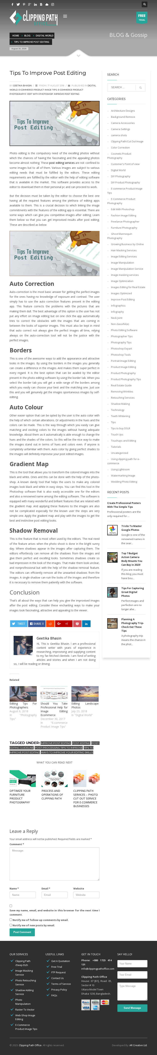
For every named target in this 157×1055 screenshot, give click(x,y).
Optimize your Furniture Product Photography (20, 796)
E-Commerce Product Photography (121, 201)
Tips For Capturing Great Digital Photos (132, 592)
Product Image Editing (123, 367)
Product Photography (123, 373)
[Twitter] (18, 4)
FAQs (54, 995)
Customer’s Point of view (125, 164)
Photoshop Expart (121, 348)
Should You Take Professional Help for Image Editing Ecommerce (54, 709)
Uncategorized (119, 453)
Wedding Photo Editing (124, 481)
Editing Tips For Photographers (23, 705)
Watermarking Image (123, 475)
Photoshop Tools (121, 354)
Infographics (118, 305)
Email (46, 888)
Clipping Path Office (30, 1045)
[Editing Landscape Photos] (85, 694)
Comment (17, 844)
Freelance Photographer (125, 221)
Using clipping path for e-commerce (123, 461)
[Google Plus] (30, 4)
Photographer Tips (122, 336)
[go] (141, 88)
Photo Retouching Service (25, 982)
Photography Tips (121, 342)
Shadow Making (120, 404)
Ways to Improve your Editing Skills (67, 752)
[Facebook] (12, 4)
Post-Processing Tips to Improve (59, 747)
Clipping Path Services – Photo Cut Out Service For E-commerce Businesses (85, 798)
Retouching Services (123, 397)
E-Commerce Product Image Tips (26, 1027)
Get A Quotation (60, 961)
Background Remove (123, 117)
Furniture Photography (124, 227)
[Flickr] (47, 4)
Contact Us (57, 978)
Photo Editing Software (124, 330)
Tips (113, 422)
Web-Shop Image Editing (25, 1017)
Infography (117, 311)
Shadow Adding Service (24, 992)
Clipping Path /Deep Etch (22, 963)
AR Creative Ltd (138, 1045)
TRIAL (142, 17)
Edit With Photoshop (40, 94)
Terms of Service (61, 984)
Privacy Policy (59, 989)
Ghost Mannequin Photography (119, 236)
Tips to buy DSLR (120, 428)
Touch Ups (117, 434)
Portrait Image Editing (123, 361)
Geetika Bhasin (22, 85)
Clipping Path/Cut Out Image (127, 141)
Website (78, 888)
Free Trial (56, 966)
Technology (117, 410)
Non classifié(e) (120, 324)
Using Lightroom (120, 469)
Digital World (118, 170)
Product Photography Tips (126, 379)
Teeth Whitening (120, 416)
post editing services (62, 163)
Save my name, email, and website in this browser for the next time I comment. (55, 912)
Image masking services (125, 275)
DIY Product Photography (125, 182)
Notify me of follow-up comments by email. (41, 920)
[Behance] (41, 4)
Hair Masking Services (124, 250)
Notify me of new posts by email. (34, 925)
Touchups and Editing (123, 440)
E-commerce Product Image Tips (38, 89)
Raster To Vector (24, 1009)
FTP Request (58, 972)
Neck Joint (116, 318)
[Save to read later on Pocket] (77, 623)
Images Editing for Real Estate (128, 287)
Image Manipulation (122, 262)
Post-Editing (81, 743)
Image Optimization (122, 281)
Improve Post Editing (66, 94)
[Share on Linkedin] (86, 623)
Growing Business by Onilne (127, 244)
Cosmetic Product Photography (119, 156)
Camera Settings (120, 129)
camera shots (119, 135)
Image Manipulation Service (127, 268)
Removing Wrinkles (122, 391)
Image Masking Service (24, 972)
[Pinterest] (24, 4)
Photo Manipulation (23, 1002)
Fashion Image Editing (123, 215)
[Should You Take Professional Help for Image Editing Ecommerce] (54, 694)
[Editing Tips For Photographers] (23, 694)
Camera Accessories (123, 123)
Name (14, 888)
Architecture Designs (123, 110)
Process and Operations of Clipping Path (52, 794)
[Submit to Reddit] (50, 623)
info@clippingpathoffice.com (97, 968)
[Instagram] (53, 4)
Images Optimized (121, 293)
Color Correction (120, 147)
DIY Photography (120, 176)
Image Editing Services (124, 256)
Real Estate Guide (121, 385)
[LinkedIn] (35, 4)
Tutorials (116, 446)
